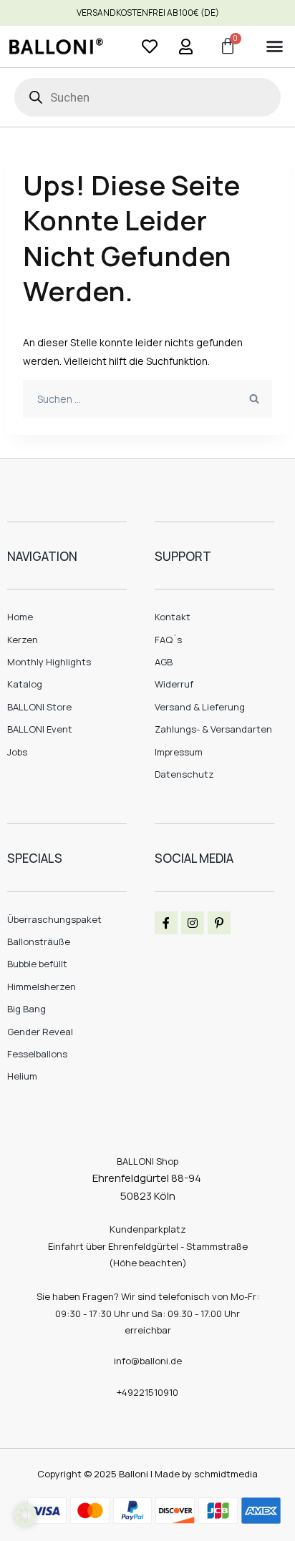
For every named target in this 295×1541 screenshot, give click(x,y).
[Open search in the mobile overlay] (147, 97)
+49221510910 (147, 1392)
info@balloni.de (148, 1360)
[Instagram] (192, 922)
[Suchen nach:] (147, 399)
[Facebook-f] (166, 922)
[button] (274, 46)
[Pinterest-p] (219, 922)
